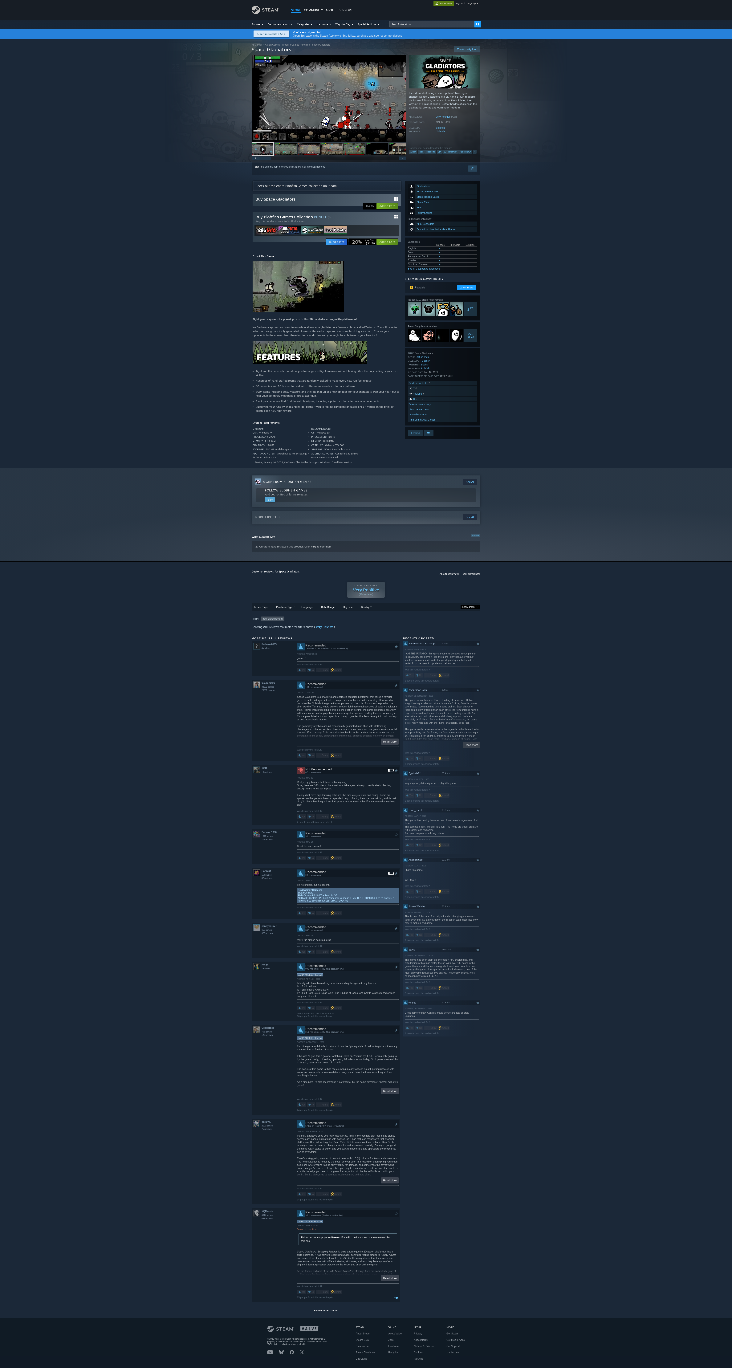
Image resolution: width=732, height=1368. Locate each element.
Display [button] (365, 607)
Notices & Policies (424, 1346)
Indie (421, 152)
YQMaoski (268, 1211)
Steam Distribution (366, 1352)
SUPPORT (346, 10)
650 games (267, 930)
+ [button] (474, 152)
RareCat (266, 870)
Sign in (258, 166)
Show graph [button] (468, 607)
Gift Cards (361, 1358)
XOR (264, 768)
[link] (362, 242)
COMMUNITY (313, 10)
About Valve (395, 1333)
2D (439, 152)
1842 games (267, 836)
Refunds (418, 1358)
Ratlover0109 (269, 644)
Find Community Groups (422, 419)
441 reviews (267, 1218)
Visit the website (418, 383)
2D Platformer (450, 152)
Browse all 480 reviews (326, 1310)
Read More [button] (390, 741)
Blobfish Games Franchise (296, 44)
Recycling (393, 1352)
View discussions (418, 414)
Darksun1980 (269, 832)
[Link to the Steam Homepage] (265, 13)
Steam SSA (362, 1339)
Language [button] (307, 607)
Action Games (272, 44)
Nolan (265, 964)
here (313, 546)
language (471, 3)
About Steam (363, 1333)
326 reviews (267, 933)
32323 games (268, 687)
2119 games (267, 1126)
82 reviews (267, 878)
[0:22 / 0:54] (329, 98)
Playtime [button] (348, 607)
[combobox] (431, 24)
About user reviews (449, 574)
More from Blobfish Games (287, 482)
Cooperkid (268, 1027)
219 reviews (267, 839)
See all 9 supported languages (424, 268)
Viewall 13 (471, 335)
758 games (267, 1032)
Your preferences (471, 574)
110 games (267, 875)
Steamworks (362, 1346)
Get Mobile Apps (455, 1339)
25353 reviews (268, 690)
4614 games (267, 1215)
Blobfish (440, 127)
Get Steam (452, 1333)
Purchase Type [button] (284, 607)
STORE (296, 10)
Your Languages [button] (271, 618)
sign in (459, 3)
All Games (257, 44)
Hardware (393, 1346)
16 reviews (267, 772)
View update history (420, 404)
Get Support (453, 1346)
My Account (453, 1352)
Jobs (391, 1339)
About (331, 10)
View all (475, 535)
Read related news (419, 409)
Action (413, 152)
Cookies (418, 1352)
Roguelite (430, 152)
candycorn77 (269, 926)
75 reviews (267, 1129)
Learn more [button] (466, 287)
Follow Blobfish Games (286, 490)
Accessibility (421, 1339)
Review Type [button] (261, 607)
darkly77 (266, 1121)
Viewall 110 (470, 309)
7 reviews (266, 968)
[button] (258, 24)
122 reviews (267, 1035)
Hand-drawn (465, 152)
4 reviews (266, 648)
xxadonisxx (268, 683)
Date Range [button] (328, 607)
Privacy (418, 1333)
